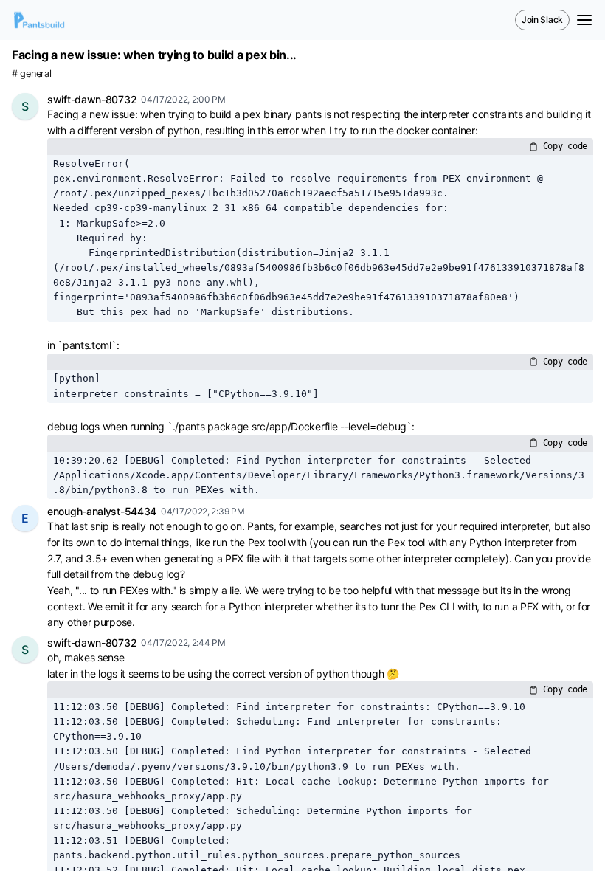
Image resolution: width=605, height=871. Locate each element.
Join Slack (542, 19)
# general (31, 73)
